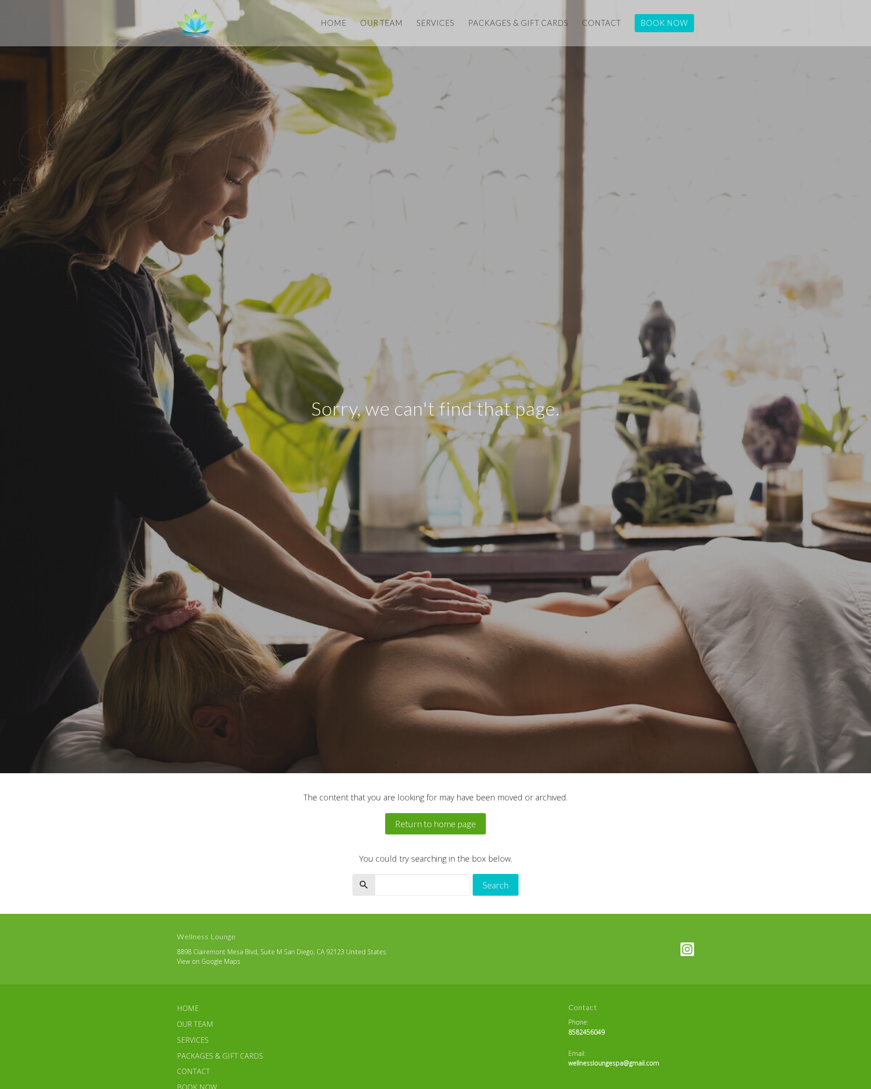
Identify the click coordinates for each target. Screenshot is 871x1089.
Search (496, 884)
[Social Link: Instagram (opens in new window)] (687, 949)
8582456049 (586, 1032)
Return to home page (435, 823)
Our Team (381, 23)
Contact (601, 23)
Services (435, 23)
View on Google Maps (208, 961)
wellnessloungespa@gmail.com (613, 1063)
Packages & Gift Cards (518, 23)
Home (334, 23)
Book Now (664, 23)
